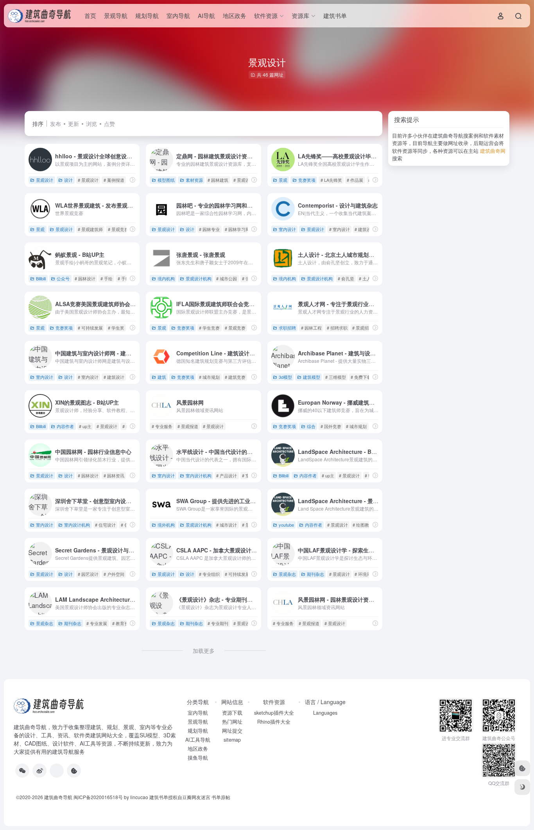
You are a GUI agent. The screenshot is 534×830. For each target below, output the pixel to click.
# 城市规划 (209, 377)
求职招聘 (287, 327)
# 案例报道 (114, 180)
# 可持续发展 (90, 327)
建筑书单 (335, 15)
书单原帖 (220, 797)
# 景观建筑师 (90, 229)
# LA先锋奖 (331, 180)
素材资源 (194, 180)
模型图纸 (166, 180)
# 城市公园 (226, 278)
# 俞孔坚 (346, 278)
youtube (286, 525)
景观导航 (115, 15)
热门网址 (232, 721)
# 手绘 (106, 278)
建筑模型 (311, 377)
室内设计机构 (198, 475)
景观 (283, 180)
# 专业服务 (162, 426)
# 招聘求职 (337, 327)
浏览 (91, 123)
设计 (68, 180)
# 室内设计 (339, 229)
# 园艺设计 (88, 574)
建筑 (162, 377)
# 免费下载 (361, 377)
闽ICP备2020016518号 (98, 797)
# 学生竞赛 (209, 327)
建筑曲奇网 (492, 150)
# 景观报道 (187, 426)
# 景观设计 (88, 180)
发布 (55, 123)
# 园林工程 (311, 327)
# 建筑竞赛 (235, 377)
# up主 (85, 426)
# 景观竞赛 (118, 229)
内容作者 (65, 426)
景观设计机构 (198, 278)
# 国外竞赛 (331, 426)
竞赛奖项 (306, 180)
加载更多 (204, 650)
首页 (90, 15)
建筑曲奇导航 (30, 727)
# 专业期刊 (218, 623)
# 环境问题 (365, 574)
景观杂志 (287, 574)
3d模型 (285, 377)
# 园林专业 (209, 229)
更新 (73, 123)
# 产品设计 (226, 475)
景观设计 (44, 180)
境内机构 (166, 278)
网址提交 (232, 730)
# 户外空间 (114, 574)
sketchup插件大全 (274, 712)
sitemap (232, 739)
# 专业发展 (96, 623)
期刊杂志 (315, 574)
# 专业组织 (209, 574)
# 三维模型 (335, 377)
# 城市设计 (226, 525)
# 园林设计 (85, 278)
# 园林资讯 (114, 475)
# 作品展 (355, 180)
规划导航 (147, 15)
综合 (311, 426)
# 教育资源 (122, 623)
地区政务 (234, 15)
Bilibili (41, 278)
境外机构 (166, 525)
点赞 (109, 123)
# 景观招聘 (362, 327)
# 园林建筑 (218, 180)
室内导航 (178, 15)
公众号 (63, 278)
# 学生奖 (116, 327)
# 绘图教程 (363, 525)
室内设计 (287, 229)
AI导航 (206, 15)
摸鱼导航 (198, 757)
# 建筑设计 (365, 229)
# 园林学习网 (237, 229)
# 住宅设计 (105, 525)
